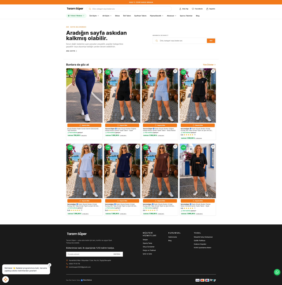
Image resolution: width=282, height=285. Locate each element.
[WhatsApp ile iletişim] (277, 272)
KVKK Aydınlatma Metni (202, 248)
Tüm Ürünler (208, 65)
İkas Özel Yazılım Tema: (79, 280)
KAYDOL (117, 254)
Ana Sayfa (70, 51)
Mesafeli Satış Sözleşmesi (203, 237)
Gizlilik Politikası (199, 240)
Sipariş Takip (147, 243)
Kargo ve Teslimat (149, 250)
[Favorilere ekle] (100, 71)
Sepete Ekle (85, 125)
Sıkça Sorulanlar (148, 247)
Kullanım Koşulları (200, 244)
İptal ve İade (147, 254)
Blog (170, 240)
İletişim (145, 240)
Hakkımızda (172, 237)
